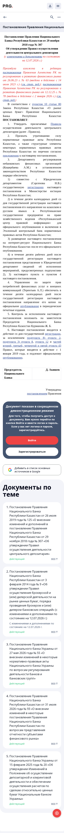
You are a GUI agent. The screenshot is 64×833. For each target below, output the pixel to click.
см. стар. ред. (31, 84)
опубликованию (12, 357)
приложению (11, 155)
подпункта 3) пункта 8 (18, 341)
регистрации (52, 333)
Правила (56, 123)
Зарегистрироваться (32, 451)
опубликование (29, 306)
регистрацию (36, 187)
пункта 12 (41, 341)
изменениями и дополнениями (24, 56)
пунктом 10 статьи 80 (46, 104)
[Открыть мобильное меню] (58, 6)
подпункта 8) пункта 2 (43, 337)
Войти (32, 440)
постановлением (37, 393)
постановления (12, 72)
